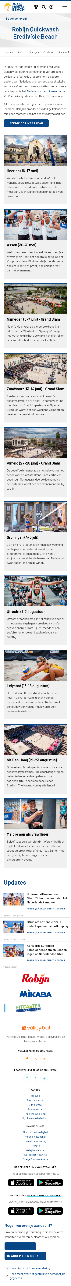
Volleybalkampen (35, 1150)
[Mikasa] (35, 992)
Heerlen (9, 51)
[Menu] (65, 6)
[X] (35, 1059)
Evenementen (35, 1109)
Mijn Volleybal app (36, 1113)
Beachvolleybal (35, 1100)
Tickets (35, 1145)
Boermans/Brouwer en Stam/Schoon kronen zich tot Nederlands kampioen (47, 898)
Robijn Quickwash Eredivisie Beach (46, 909)
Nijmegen (34, 51)
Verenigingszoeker (35, 1136)
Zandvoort (49, 51)
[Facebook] (27, 1059)
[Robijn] (35, 978)
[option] (20, 1008)
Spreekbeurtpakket (35, 1154)
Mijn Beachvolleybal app (35, 1118)
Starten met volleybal (35, 1132)
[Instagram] (44, 1059)
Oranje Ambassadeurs (35, 1159)
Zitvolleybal (35, 1104)
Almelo (63, 51)
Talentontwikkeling (35, 1141)
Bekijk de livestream (26, 123)
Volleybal (35, 1095)
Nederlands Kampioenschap (44, 91)
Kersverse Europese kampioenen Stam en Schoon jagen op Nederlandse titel (47, 950)
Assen (20, 51)
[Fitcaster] (19, 1008)
